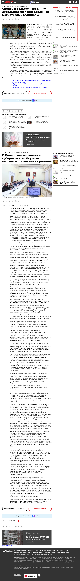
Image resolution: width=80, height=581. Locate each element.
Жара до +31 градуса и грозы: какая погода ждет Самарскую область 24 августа (65, 18)
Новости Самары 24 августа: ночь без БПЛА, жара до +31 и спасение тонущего (65, 12)
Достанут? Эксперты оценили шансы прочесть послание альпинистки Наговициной (69, 67)
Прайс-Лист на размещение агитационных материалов (41, 552)
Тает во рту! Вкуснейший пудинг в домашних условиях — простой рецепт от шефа (68, 182)
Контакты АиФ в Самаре (63, 552)
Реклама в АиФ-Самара (20, 552)
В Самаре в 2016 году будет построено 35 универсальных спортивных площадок (41, 122)
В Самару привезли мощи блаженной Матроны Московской (65, 30)
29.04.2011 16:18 (5, 6)
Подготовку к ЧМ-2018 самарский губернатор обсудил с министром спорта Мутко (17, 122)
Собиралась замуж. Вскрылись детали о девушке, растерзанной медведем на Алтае (68, 167)
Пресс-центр (31, 550)
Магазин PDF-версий (41, 550)
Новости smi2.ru (7, 148)
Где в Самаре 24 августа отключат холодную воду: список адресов (65, 24)
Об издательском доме (20, 550)
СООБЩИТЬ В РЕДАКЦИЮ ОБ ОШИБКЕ (43, 554)
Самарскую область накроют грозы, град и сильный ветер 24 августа (65, 36)
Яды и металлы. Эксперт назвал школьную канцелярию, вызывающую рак (67, 61)
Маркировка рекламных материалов (23, 554)
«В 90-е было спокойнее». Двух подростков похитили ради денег (68, 171)
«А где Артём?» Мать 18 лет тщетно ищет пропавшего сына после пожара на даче (68, 177)
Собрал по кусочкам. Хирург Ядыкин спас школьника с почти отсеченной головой (69, 72)
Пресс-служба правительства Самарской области (21, 197)
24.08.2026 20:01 (6, 152)
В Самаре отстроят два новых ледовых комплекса (29, 87)
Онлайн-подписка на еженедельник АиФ (57, 550)
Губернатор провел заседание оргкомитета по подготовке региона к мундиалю (16, 117)
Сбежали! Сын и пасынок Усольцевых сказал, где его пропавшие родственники (69, 51)
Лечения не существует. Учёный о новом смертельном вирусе (68, 56)
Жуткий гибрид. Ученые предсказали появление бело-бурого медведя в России (69, 46)
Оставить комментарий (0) (40, 93)
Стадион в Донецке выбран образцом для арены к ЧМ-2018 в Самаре (17, 127)
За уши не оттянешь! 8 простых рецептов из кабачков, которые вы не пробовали (69, 162)
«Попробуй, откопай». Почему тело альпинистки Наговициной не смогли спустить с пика (68, 156)
